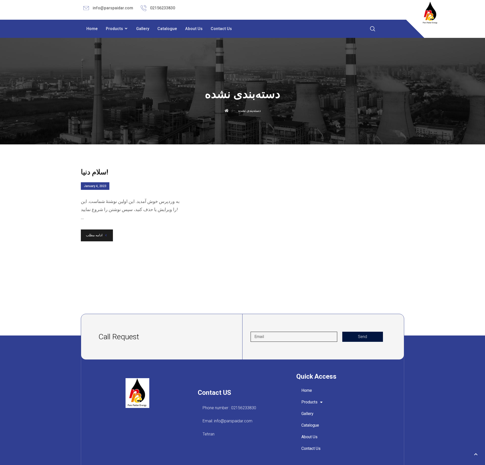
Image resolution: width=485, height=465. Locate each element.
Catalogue (310, 425)
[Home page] (227, 111)
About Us (309, 436)
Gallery (307, 413)
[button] (476, 454)
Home (306, 390)
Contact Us (311, 448)
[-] (430, 13)
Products (309, 402)
